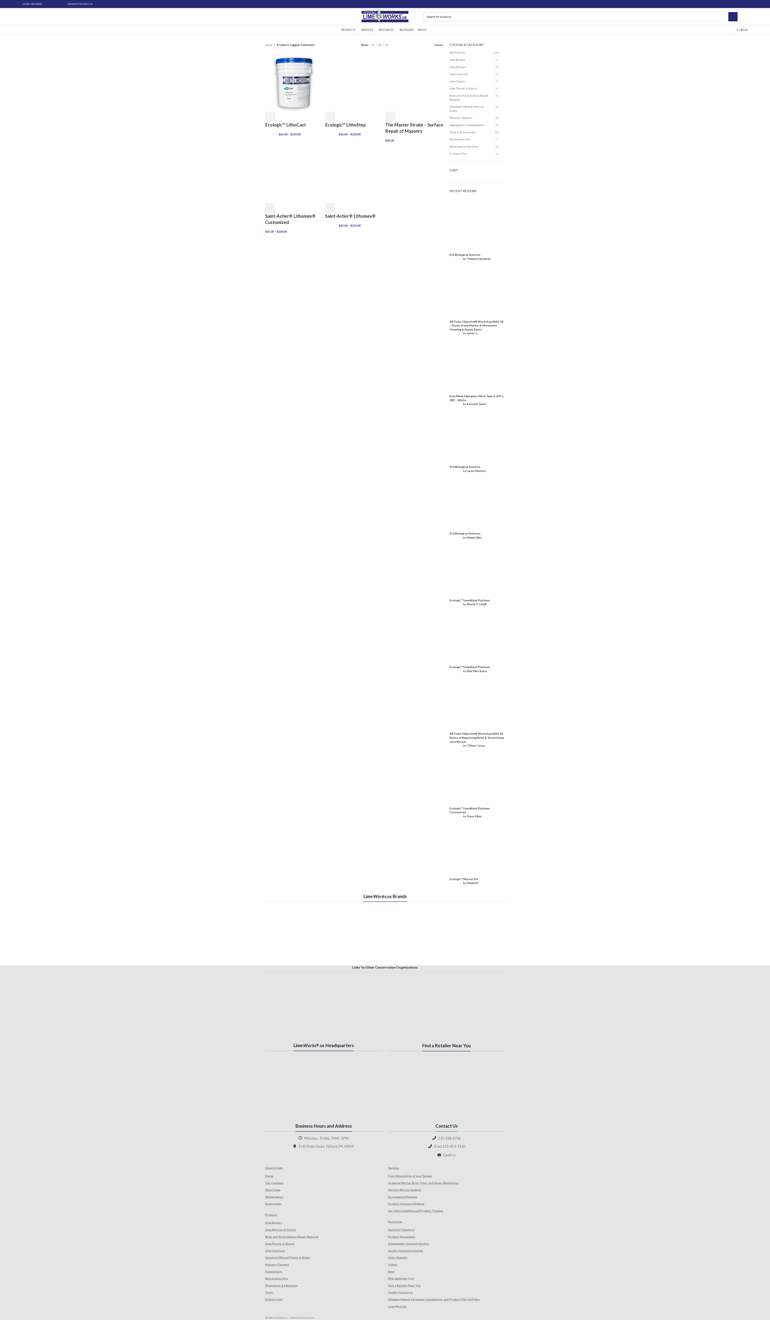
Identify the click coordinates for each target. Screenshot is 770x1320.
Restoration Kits (460, 139)
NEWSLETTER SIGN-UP (80, 3)
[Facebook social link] (48, 4)
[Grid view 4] (423, 45)
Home (269, 45)
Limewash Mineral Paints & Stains (287, 1257)
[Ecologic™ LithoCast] (294, 82)
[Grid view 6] (410, 45)
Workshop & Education (464, 146)
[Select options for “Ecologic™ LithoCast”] (270, 117)
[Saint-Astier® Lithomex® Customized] (294, 173)
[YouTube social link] (58, 4)
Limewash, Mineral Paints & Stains (467, 108)
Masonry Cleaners (461, 117)
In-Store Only (458, 153)
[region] (385, 933)
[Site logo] (385, 16)
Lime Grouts (457, 81)
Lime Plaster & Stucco (463, 88)
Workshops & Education (281, 1285)
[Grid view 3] (417, 45)
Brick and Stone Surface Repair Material (469, 97)
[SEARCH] (733, 16)
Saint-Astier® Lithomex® (350, 216)
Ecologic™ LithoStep (345, 124)
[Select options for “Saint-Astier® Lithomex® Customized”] (270, 208)
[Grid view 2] (398, 45)
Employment (273, 1203)
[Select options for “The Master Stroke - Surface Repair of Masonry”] (390, 117)
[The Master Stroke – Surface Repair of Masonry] (414, 82)
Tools (269, 1292)
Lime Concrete (459, 74)
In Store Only (274, 1299)
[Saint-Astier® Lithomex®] (354, 173)
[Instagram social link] (53, 4)
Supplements (273, 1271)
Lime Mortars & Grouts (280, 1229)
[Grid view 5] (404, 45)
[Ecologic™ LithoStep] (354, 82)
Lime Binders (458, 59)
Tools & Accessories (462, 132)
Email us (449, 1155)
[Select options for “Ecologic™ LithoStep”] (330, 117)
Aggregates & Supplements (467, 125)
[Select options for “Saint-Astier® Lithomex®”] (330, 208)
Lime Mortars (458, 67)
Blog (391, 1271)
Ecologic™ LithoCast (285, 124)
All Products (457, 52)
